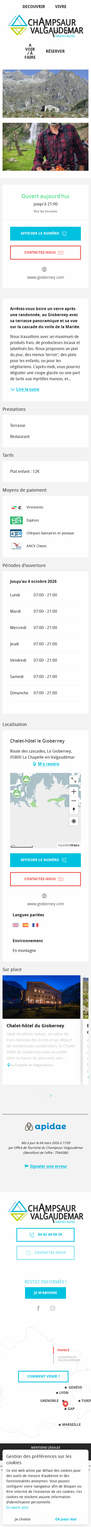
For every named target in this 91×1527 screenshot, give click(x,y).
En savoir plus (17, 1507)
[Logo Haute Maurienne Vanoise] (45, 1212)
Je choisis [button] (23, 1519)
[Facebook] (38, 1309)
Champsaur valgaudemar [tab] (69, 1358)
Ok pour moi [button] (65, 1519)
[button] (68, 32)
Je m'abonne (45, 1293)
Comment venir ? (43, 1376)
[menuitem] (34, 7)
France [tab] (63, 1350)
